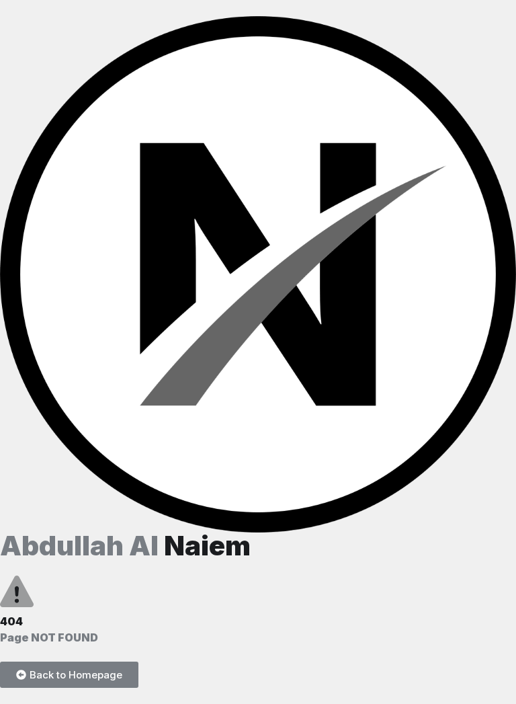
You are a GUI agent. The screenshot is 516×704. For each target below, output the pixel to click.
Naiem (125, 545)
